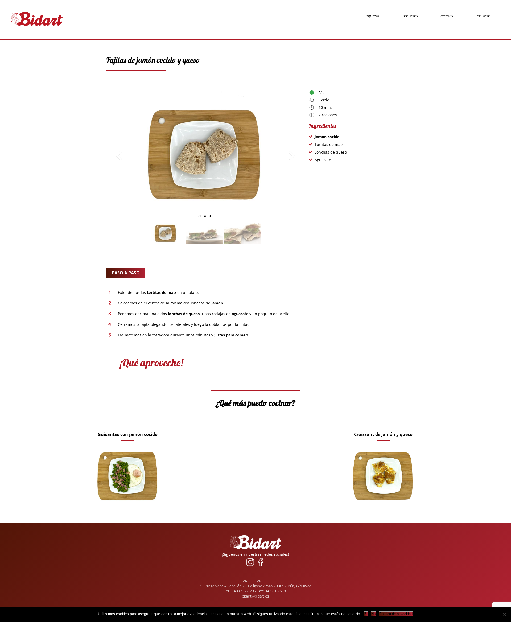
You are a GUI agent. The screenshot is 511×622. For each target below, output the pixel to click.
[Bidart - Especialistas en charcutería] (36, 25)
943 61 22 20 (243, 591)
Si (366, 614)
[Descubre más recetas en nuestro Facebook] (261, 566)
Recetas (446, 5)
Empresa (371, 5)
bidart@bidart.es (255, 596)
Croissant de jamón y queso (383, 434)
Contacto (482, 5)
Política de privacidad (396, 614)
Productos (409, 5)
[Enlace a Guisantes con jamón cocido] (128, 510)
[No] (504, 614)
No (373, 614)
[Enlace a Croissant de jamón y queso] (383, 510)
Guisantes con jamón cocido (128, 434)
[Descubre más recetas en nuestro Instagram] (250, 566)
